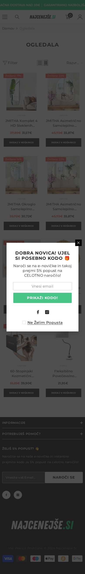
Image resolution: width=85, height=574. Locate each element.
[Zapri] (78, 243)
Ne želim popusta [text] (45, 322)
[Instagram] (47, 312)
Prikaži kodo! (42, 298)
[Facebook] (37, 312)
